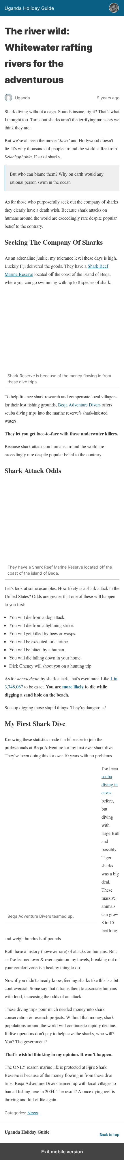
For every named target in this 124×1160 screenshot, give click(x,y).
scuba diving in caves (110, 784)
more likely (73, 686)
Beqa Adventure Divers (79, 405)
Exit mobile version (62, 1151)
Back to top (109, 1134)
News (32, 1112)
